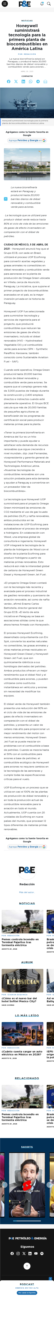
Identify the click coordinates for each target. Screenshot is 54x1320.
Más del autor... (27, 892)
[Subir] (27, 1266)
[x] (24, 1253)
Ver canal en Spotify (27, 1293)
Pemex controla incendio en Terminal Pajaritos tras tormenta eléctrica (20, 942)
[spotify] (41, 1253)
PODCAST (27, 1284)
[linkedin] (30, 1253)
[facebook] (12, 1253)
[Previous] (4, 1185)
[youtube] (36, 1253)
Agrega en (25, 140)
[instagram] (18, 1253)
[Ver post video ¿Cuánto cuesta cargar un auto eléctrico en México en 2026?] (22, 1033)
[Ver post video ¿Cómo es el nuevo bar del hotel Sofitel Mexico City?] (22, 980)
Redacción (30, 54)
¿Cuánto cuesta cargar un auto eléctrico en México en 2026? (22, 1053)
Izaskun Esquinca (17, 995)
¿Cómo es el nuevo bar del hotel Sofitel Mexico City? (19, 1000)
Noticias (27, 21)
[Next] (50, 1185)
